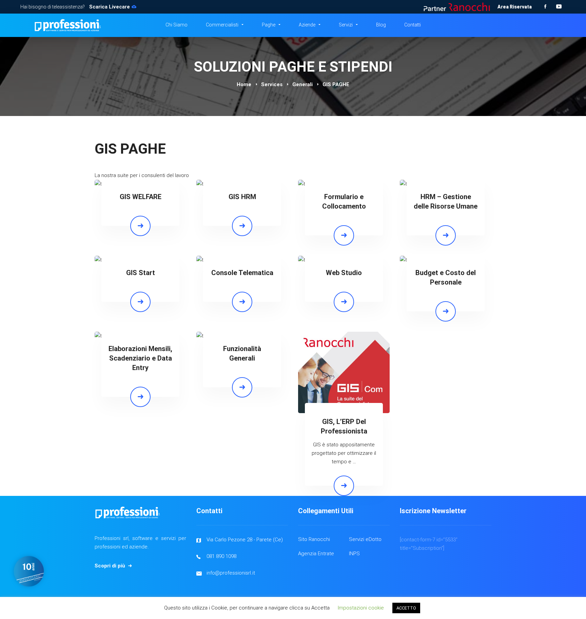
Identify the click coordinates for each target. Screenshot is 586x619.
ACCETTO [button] (406, 608)
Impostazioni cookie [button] (361, 608)
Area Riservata (514, 6)
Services (271, 84)
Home (244, 84)
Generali (302, 84)
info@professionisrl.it (231, 573)
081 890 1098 (221, 556)
